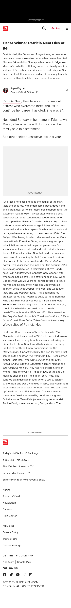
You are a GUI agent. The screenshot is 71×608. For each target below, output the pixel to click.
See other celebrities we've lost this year (32, 137)
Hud (56, 221)
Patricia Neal (12, 101)
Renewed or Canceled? (16, 473)
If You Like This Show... (16, 460)
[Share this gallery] (67, 90)
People (23, 292)
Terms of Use (10, 539)
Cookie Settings (12, 545)
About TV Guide (12, 496)
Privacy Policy (10, 532)
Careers (7, 509)
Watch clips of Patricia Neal (22, 325)
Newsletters (9, 502)
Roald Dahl (17, 360)
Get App (56, 28)
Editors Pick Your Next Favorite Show (24, 479)
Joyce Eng (16, 88)
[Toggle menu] (67, 28)
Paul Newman (24, 221)
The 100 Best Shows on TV (18, 466)
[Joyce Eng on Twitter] (23, 88)
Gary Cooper (50, 273)
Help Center (10, 516)
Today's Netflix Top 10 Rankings (20, 453)
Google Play (24, 562)
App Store (8, 562)
